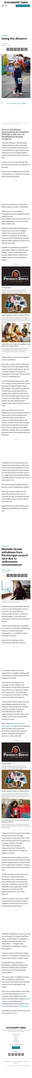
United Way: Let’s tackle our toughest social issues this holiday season (16, 345)
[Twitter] (19, 1054)
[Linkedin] (18, 49)
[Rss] (22, 1054)
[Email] (22, 49)
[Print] (25, 49)
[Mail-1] (9, 1054)
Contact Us (16, 1038)
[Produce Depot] (16, 276)
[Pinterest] (15, 49)
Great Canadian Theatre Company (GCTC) (15, 315)
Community (5, 35)
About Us (16, 1037)
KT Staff (5, 43)
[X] (11, 49)
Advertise (16, 1041)
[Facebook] (8, 49)
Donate (16, 1040)
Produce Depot (6, 288)
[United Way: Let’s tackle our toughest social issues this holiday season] (16, 332)
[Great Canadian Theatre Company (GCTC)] (16, 303)
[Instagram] (12, 1054)
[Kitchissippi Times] (16, 2)
